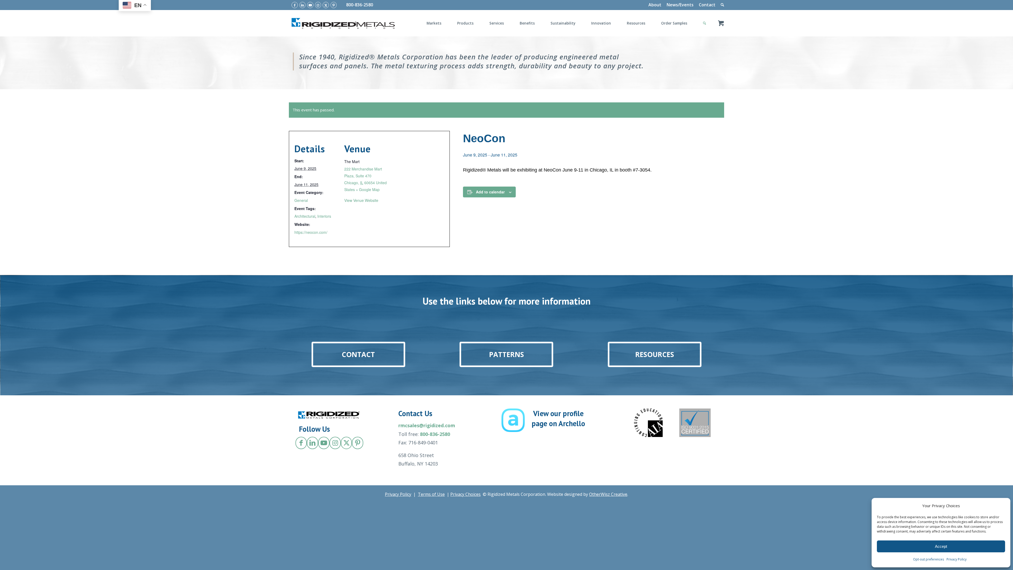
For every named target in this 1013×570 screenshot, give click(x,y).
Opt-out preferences (928, 559)
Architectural (304, 216)
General (301, 200)
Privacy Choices (465, 494)
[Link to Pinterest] (334, 5)
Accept (941, 546)
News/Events (680, 5)
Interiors (324, 216)
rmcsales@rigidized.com (426, 425)
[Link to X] (326, 5)
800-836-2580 (359, 5)
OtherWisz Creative (608, 494)
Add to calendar (490, 191)
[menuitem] (655, 5)
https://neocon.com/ (310, 232)
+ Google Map (368, 189)
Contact (707, 5)
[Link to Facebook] (295, 5)
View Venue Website (361, 200)
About (654, 5)
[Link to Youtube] (310, 5)
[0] (721, 23)
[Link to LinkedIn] (302, 5)
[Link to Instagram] (318, 5)
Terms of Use (431, 494)
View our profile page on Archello (558, 418)
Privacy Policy (957, 559)
